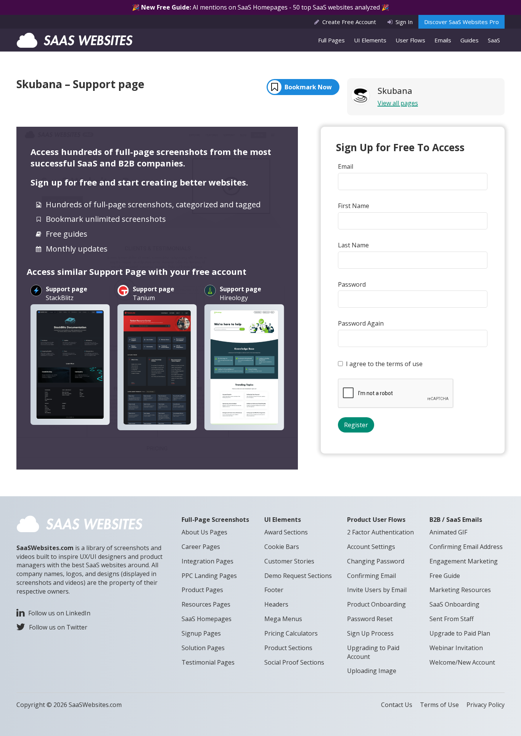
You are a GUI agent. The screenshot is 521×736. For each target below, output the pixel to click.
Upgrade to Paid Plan (459, 633)
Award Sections (286, 532)
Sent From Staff (451, 619)
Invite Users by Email (377, 590)
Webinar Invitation (456, 648)
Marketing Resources (460, 590)
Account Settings (371, 546)
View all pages (398, 103)
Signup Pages (201, 633)
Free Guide (444, 575)
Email (345, 166)
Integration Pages (207, 561)
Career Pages (201, 546)
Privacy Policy (485, 704)
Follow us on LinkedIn (59, 613)
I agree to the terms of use (384, 364)
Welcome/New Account (462, 662)
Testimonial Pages (208, 662)
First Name (353, 206)
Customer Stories (289, 561)
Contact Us (396, 704)
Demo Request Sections (298, 575)
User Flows (410, 40)
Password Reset (369, 619)
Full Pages (331, 40)
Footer (273, 590)
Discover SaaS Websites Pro (461, 22)
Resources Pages (206, 604)
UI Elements (370, 40)
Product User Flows (376, 519)
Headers (276, 604)
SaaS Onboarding (454, 604)
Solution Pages (203, 648)
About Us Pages (204, 532)
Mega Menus (283, 619)
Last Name (353, 245)
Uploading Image (371, 671)
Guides (469, 40)
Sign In (404, 22)
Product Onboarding (376, 604)
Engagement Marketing (463, 561)
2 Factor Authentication (380, 532)
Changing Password (375, 561)
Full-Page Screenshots (215, 519)
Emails (442, 40)
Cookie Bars (281, 546)
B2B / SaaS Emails (455, 519)
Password (352, 284)
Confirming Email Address (466, 546)
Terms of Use (439, 704)
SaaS (494, 40)
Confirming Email (371, 575)
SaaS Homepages (207, 619)
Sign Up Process (370, 633)
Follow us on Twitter (58, 627)
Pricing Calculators (291, 633)
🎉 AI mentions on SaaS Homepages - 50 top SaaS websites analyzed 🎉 (260, 7)
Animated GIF (448, 532)
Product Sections (288, 648)
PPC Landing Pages (209, 575)
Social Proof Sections (294, 662)
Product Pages (202, 590)
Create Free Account (349, 22)
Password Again (361, 323)
